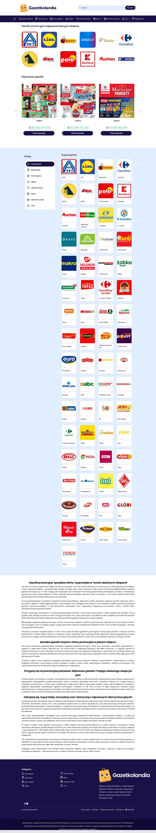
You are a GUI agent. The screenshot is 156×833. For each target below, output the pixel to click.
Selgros (39, 121)
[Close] (2, 831)
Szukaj (130, 8)
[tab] (40, 164)
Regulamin (95, 810)
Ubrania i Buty (84, 19)
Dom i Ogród (57, 19)
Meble (70, 19)
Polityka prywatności (107, 810)
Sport (98, 19)
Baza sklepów (85, 810)
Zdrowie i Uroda (113, 19)
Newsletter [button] (130, 810)
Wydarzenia (139, 19)
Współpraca (120, 810)
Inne (126, 19)
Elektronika (42, 19)
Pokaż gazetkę (39, 133)
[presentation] (16, 111)
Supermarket (27, 19)
